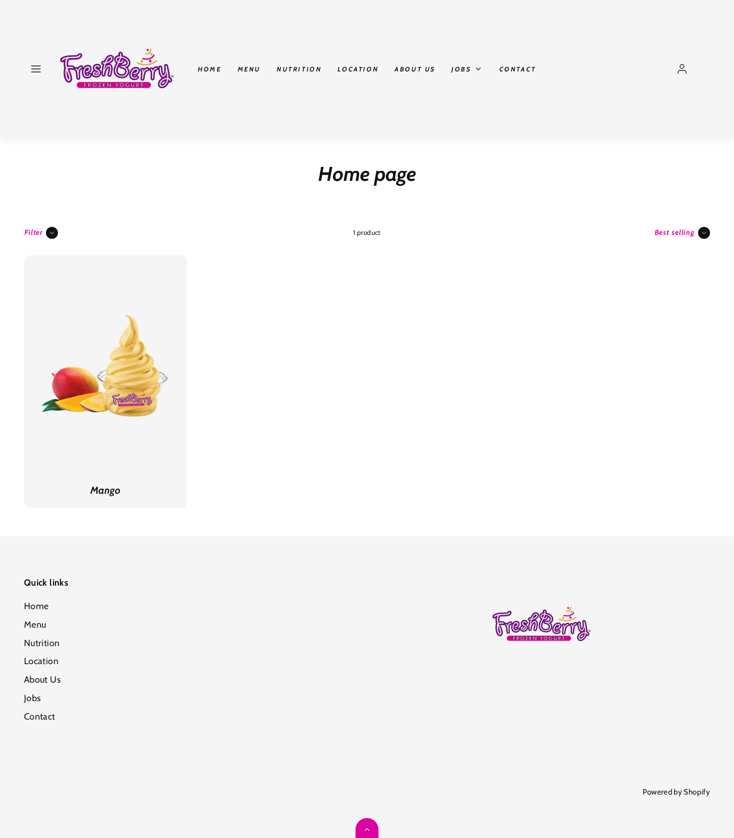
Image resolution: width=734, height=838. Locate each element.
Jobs (461, 69)
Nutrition (299, 69)
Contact (517, 69)
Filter (33, 232)
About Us (414, 69)
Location (358, 69)
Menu (249, 69)
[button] (36, 69)
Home (209, 69)
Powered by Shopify (676, 792)
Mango (105, 490)
